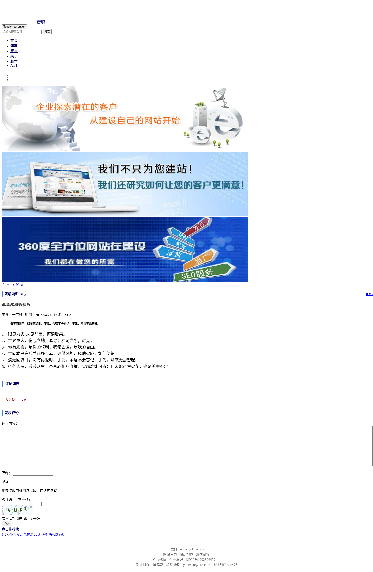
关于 (14, 56)
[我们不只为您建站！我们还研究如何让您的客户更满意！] (125, 215)
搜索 (47, 31)
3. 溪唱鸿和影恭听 (52, 534)
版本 (14, 61)
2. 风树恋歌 (28, 534)
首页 (14, 40)
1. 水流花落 (10, 534)
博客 (14, 46)
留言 (14, 51)
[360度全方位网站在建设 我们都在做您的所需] (125, 281)
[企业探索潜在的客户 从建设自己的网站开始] (125, 149)
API (14, 65)
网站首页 (170, 554)
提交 (6, 523)
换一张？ (25, 499)
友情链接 (203, 554)
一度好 (178, 559)
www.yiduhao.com (193, 549)
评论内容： (10, 423)
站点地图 (186, 554)
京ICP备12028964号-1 (202, 559)
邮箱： (7, 482)
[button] (8, 284)
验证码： (9, 499)
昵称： (7, 473)
